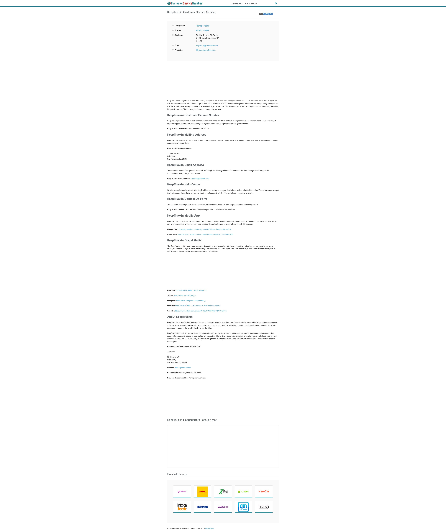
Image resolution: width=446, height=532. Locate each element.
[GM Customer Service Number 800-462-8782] (243, 506)
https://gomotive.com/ (206, 49)
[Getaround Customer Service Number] (182, 491)
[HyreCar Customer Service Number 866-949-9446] (264, 491)
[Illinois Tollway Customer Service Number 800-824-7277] (223, 491)
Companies (237, 3)
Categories (251, 3)
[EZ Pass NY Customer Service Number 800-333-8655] (223, 506)
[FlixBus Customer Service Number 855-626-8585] (243, 491)
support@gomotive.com (207, 45)
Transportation (203, 25)
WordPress (209, 528)
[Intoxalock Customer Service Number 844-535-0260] (182, 506)
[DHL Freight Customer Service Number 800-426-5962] (202, 491)
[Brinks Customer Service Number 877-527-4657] (202, 506)
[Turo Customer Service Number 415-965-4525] (264, 506)
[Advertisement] (249, 40)
